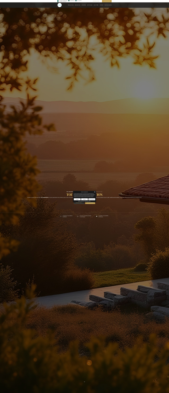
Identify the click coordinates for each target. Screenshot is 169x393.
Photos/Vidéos (108, 5)
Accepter (77, 199)
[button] (94, 191)
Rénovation (71, 5)
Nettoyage (89, 5)
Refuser (84, 199)
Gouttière (96, 5)
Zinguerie (84, 5)
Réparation (77, 5)
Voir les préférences (92, 199)
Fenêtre (101, 5)
